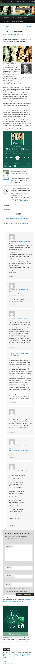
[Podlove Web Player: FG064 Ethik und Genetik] (17, 149)
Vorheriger (6, 26)
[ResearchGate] (24, 78)
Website (8, 584)
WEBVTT (26, 201)
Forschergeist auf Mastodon (9, 663)
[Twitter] (22, 78)
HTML (21, 201)
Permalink (25, 223)
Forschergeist (6, 17)
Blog (13, 17)
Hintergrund (6, 21)
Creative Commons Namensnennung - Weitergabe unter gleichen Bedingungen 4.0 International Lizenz (16, 655)
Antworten (12, 276)
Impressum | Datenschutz (17, 21)
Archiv (25, 17)
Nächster (29, 26)
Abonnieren (19, 17)
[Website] (25, 78)
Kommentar (9, 546)
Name (8, 567)
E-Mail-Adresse (10, 576)
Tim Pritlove (17, 222)
